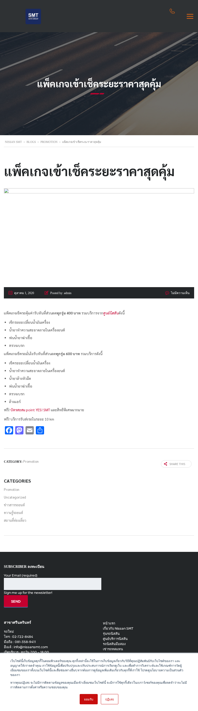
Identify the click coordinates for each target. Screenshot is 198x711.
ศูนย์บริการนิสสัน (115, 638)
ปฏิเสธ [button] (109, 699)
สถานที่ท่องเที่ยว (15, 520)
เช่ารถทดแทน (113, 649)
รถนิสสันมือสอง (114, 643)
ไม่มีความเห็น (180, 293)
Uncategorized (15, 497)
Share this (177, 464)
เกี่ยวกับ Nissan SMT (118, 628)
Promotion (11, 489)
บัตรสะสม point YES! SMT (30, 409)
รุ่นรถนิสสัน (111, 633)
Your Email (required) (20, 575)
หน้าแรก (109, 623)
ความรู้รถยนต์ (13, 512)
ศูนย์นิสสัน (111, 313)
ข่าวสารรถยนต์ (14, 505)
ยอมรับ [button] (88, 699)
